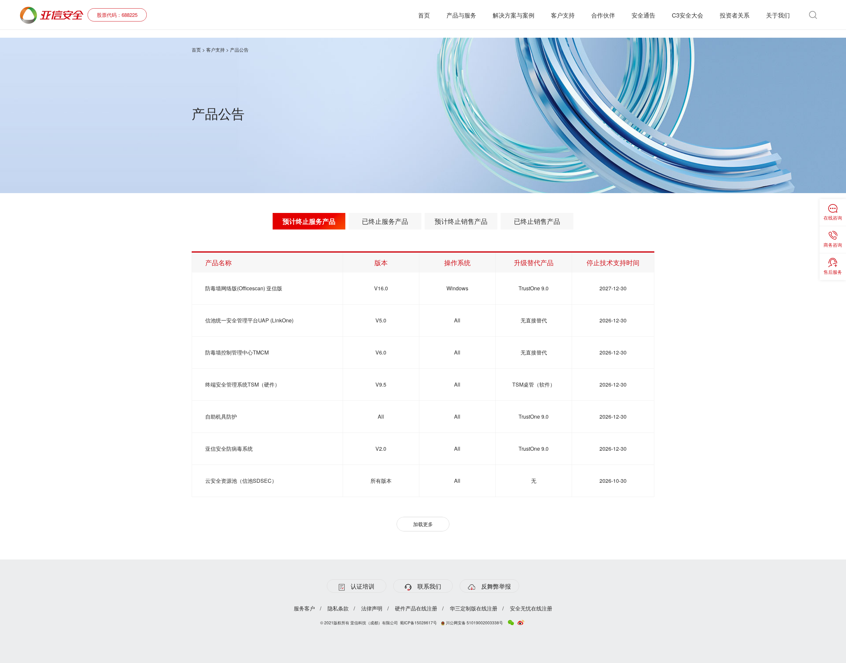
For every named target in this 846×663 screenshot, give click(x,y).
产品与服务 (461, 15)
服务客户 (304, 608)
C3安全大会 (687, 15)
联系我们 (429, 586)
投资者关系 (735, 15)
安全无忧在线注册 (531, 608)
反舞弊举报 (496, 586)
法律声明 (371, 608)
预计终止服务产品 (309, 221)
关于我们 (778, 15)
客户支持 (563, 15)
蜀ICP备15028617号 (418, 622)
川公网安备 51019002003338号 (474, 622)
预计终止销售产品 (461, 221)
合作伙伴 (603, 15)
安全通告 (643, 15)
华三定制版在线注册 (473, 608)
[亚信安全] (52, 10)
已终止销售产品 (537, 221)
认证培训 (362, 586)
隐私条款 (338, 608)
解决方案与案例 (513, 15)
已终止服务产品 (385, 221)
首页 (424, 15)
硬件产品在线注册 (416, 608)
